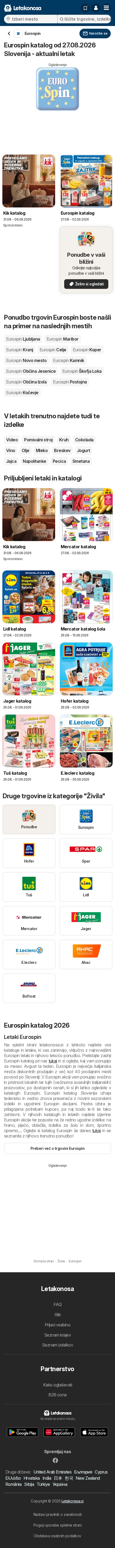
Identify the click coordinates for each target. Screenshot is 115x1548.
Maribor (63, 339)
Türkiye (43, 1484)
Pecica (59, 461)
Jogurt (83, 450)
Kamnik (68, 360)
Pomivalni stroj (38, 439)
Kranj (19, 349)
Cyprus (101, 1472)
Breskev (62, 450)
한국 (69, 1478)
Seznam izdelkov (57, 1345)
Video (12, 439)
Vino (10, 450)
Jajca (11, 461)
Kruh (64, 439)
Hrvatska (32, 1478)
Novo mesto (26, 360)
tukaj (53, 1061)
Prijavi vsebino (57, 1324)
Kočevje (22, 392)
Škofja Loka (82, 371)
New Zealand (88, 1478)
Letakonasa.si (72, 1501)
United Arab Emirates (52, 1472)
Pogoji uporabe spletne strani (57, 1525)
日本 (58, 1478)
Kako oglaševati (57, 1384)
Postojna (70, 382)
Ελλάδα (13, 1478)
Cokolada (84, 439)
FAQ (57, 1304)
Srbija (29, 1484)
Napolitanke (34, 461)
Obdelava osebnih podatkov (57, 1536)
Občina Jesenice (31, 371)
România (13, 1484)
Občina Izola (26, 382)
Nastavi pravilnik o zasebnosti (57, 1514)
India (47, 1478)
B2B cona (57, 1394)
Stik (57, 1314)
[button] (95, 8)
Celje (53, 349)
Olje (25, 450)
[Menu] (106, 8)
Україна (60, 1484)
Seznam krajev (57, 1335)
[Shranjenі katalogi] (85, 8)
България (83, 1472)
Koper (87, 349)
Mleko (42, 450)
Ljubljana (23, 339)
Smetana (81, 461)
